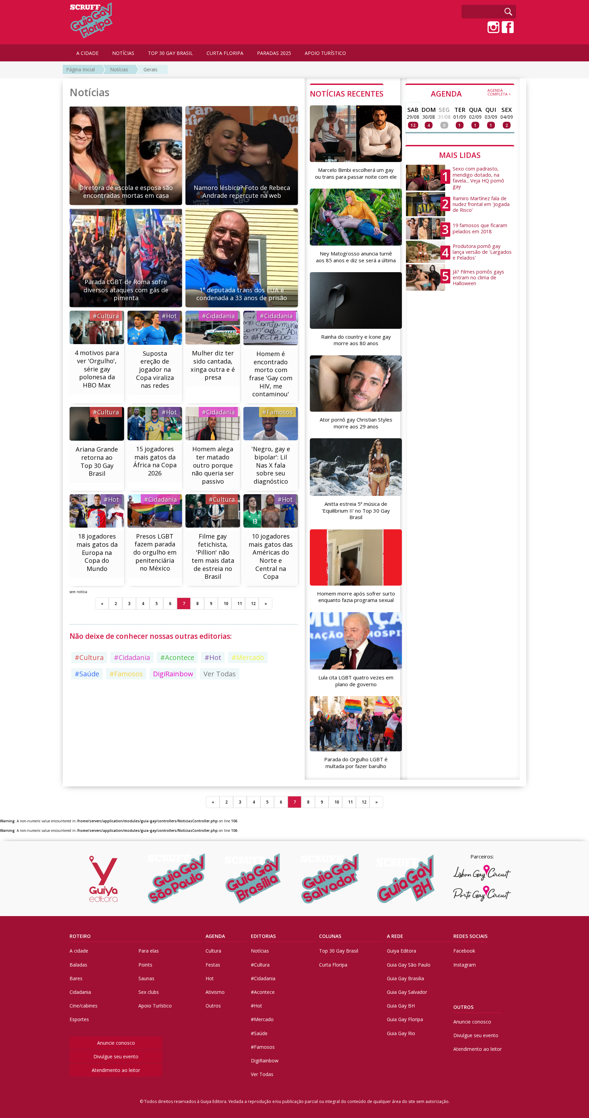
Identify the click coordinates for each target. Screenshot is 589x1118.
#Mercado (247, 657)
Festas (213, 964)
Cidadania (80, 992)
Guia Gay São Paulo (409, 964)
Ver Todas (219, 673)
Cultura (213, 950)
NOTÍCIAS (123, 53)
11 (239, 603)
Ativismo (215, 992)
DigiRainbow (173, 673)
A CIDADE (87, 53)
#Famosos (277, 412)
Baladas (78, 964)
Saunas (146, 978)
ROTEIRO (80, 936)
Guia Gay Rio (401, 1033)
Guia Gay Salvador (407, 992)
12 (253, 603)
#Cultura (106, 316)
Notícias (119, 69)
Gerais (150, 69)
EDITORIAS (263, 936)
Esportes (79, 1019)
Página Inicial (80, 69)
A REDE (395, 936)
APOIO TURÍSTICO (325, 53)
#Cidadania (218, 316)
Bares (76, 978)
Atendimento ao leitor (116, 1070)
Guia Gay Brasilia (405, 978)
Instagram (464, 964)
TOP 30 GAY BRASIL (170, 53)
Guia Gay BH (401, 1005)
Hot (210, 978)
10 (226, 603)
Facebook (464, 950)
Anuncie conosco (116, 1043)
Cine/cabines (83, 1005)
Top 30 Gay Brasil (338, 950)
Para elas (148, 950)
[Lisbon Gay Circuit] (482, 873)
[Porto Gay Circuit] (482, 893)
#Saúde (87, 673)
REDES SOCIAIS (470, 936)
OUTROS (463, 1007)
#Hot (169, 316)
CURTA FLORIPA (225, 53)
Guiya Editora (401, 950)
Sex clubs (148, 992)
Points (145, 964)
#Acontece (177, 657)
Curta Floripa (333, 964)
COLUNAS (330, 936)
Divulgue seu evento (115, 1056)
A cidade (79, 950)
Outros (213, 1005)
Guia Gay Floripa (405, 1019)
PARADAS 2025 (274, 53)
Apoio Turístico (155, 1005)
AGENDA (471, 93)
